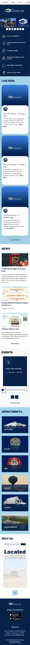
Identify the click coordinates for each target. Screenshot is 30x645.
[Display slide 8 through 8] (21, 390)
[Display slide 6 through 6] (16, 390)
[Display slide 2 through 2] (5, 390)
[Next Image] (27, 25)
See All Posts (15, 240)
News (13, 2)
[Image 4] (15, 29)
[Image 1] (7, 29)
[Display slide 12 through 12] (5, 392)
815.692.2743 (20, 635)
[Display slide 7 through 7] (19, 390)
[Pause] (15, 592)
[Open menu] (4, 11)
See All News (15, 343)
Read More (10, 228)
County (27, 2)
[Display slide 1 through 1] (3, 390)
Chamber (5, 2)
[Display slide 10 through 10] (27, 390)
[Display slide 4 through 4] (11, 390)
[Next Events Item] (16, 397)
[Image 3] (12, 29)
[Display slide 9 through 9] (24, 390)
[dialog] (15, 424)
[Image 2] (10, 29)
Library (20, 2)
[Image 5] (18, 29)
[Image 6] (20, 29)
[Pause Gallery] (15, 25)
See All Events (15, 403)
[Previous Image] (2, 25)
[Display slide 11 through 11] (3, 392)
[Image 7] (23, 29)
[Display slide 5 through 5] (13, 390)
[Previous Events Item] (12, 397)
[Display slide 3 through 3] (8, 390)
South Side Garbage (14, 369)
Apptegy (18, 642)
